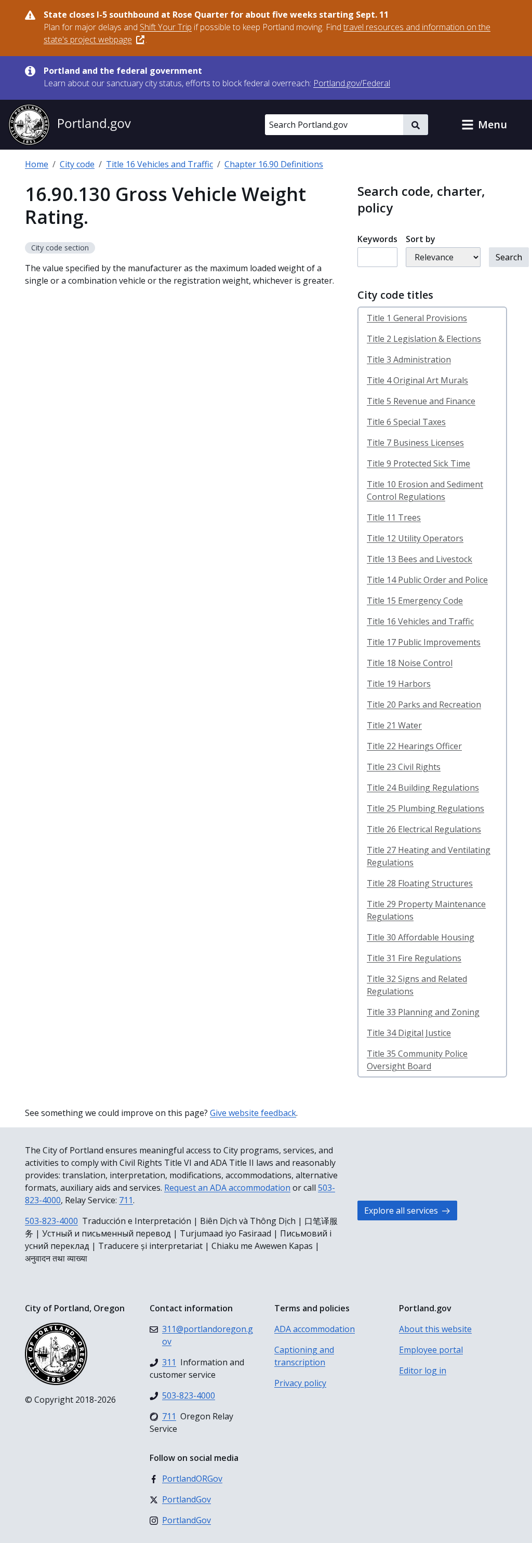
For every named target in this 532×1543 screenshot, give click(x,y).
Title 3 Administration (409, 359)
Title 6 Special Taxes (406, 422)
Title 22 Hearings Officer (414, 746)
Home (36, 164)
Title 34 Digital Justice (409, 1033)
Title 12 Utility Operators (415, 538)
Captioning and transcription (304, 1356)
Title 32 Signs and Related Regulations (417, 985)
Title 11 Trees (394, 517)
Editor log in (422, 1370)
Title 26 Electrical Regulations (424, 829)
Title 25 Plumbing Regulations (425, 808)
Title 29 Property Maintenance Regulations (426, 910)
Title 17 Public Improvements (424, 642)
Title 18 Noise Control (410, 663)
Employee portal (431, 1349)
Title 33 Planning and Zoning (423, 1012)
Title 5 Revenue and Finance (421, 401)
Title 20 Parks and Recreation (424, 704)
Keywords (377, 239)
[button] (484, 124)
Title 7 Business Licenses (415, 442)
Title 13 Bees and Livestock (419, 559)
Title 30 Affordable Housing (420, 937)
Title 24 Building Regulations (423, 787)
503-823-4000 (51, 1221)
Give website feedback (253, 1113)
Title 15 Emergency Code (415, 600)
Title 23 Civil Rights (404, 767)
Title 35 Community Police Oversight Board (417, 1060)
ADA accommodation (314, 1329)
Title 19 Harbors (399, 683)
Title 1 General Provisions (417, 318)
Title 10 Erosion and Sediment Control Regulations (425, 490)
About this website (435, 1329)
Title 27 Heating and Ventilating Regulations (428, 856)
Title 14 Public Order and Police (427, 580)
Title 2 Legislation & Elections (424, 338)
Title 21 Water (394, 725)
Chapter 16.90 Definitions (273, 164)
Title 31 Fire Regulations (414, 958)
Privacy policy (300, 1383)
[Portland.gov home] (69, 124)
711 (126, 1200)
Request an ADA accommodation (227, 1187)
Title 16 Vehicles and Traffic (159, 164)
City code (77, 164)
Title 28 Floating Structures (420, 883)
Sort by (420, 239)
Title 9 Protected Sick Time (418, 463)
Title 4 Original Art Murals (417, 380)
